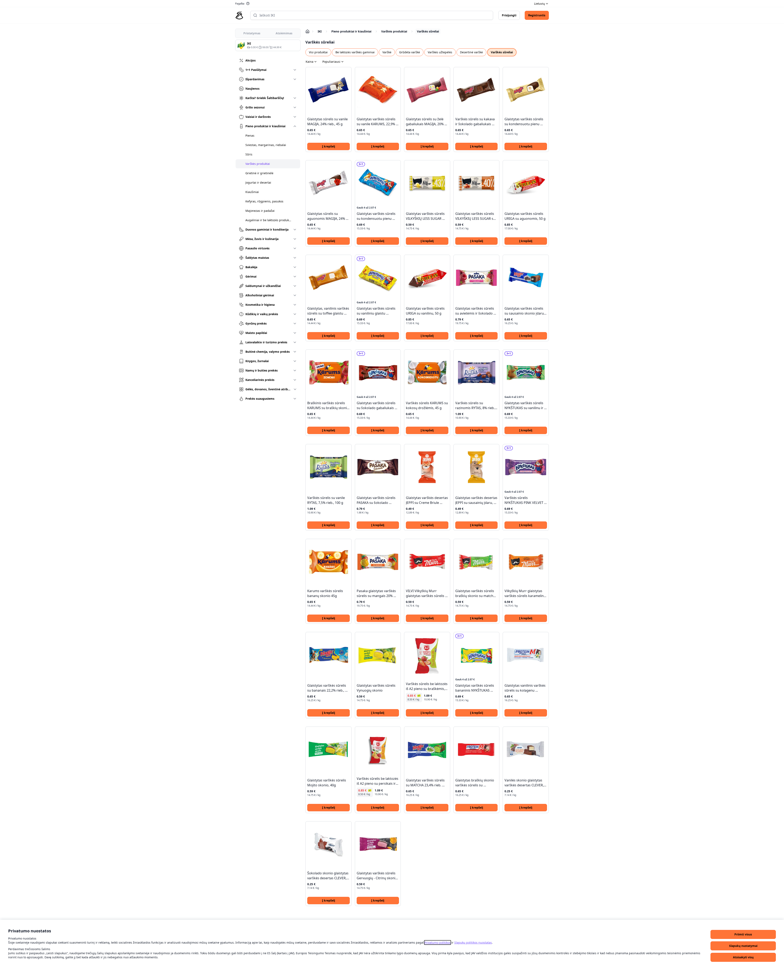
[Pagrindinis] (239, 15)
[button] (743, 934)
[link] (437, 942)
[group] (268, 45)
